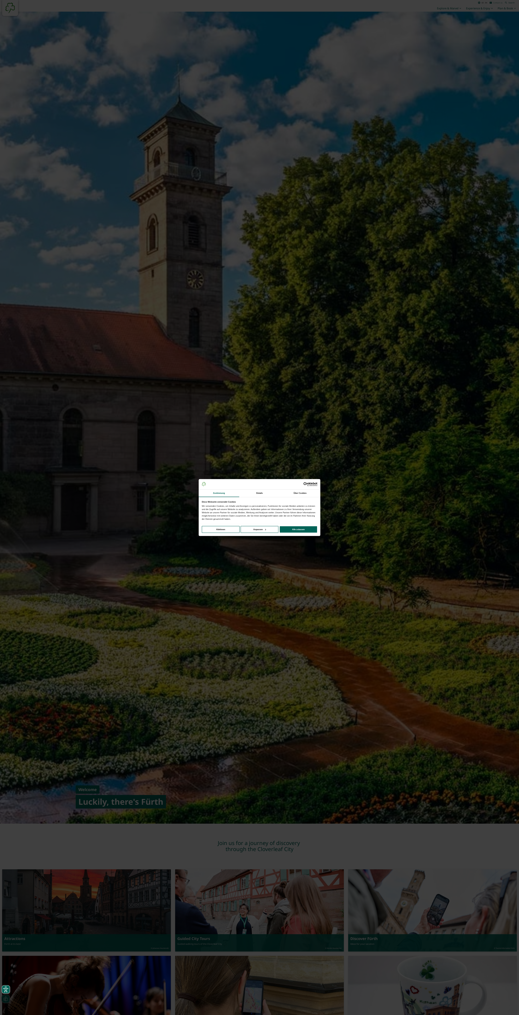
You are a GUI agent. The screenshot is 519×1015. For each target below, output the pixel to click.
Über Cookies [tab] (300, 493)
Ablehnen (220, 529)
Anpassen (258, 529)
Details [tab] (259, 493)
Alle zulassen (298, 529)
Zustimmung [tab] (219, 493)
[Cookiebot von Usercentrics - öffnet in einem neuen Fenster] (305, 484)
